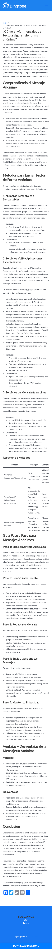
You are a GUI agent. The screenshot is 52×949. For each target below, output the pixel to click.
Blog (26, 920)
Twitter (26, 923)
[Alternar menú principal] (46, 5)
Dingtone (34, 936)
